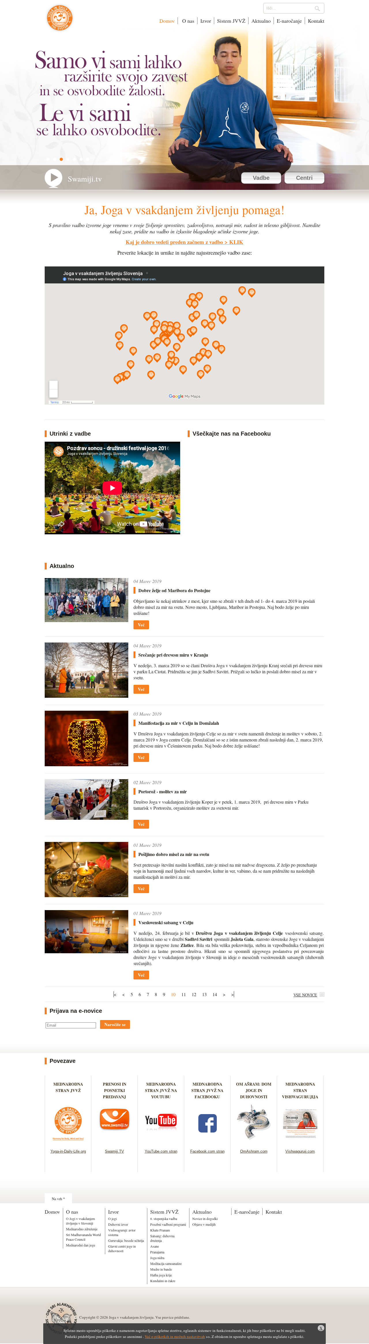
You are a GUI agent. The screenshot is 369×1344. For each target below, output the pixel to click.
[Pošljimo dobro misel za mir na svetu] (86, 895)
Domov (167, 20)
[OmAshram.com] (254, 1142)
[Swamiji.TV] (114, 1142)
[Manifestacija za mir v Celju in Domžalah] (86, 764)
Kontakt (316, 20)
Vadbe (261, 178)
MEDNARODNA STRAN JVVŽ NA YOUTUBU (161, 1090)
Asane (154, 1246)
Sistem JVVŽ (231, 20)
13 (204, 994)
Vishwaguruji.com (300, 1151)
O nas (187, 20)
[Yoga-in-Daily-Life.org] (68, 1142)
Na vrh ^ (58, 1198)
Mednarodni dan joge (80, 1245)
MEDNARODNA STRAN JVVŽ (68, 1090)
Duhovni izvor (118, 1224)
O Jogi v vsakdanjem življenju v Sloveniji (80, 1220)
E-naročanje (289, 20)
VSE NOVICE (305, 995)
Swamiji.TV (114, 1151)
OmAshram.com (254, 1151)
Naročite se (115, 1024)
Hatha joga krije (161, 1275)
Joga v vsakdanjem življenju (60, 21)
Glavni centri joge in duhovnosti (122, 1248)
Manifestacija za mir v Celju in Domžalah (178, 723)
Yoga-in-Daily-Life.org (68, 1151)
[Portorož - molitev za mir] (86, 818)
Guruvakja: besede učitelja (126, 1240)
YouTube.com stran (161, 1151)
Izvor (205, 20)
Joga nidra (157, 1257)
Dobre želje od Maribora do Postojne (174, 590)
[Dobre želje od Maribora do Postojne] (86, 620)
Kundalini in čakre (162, 1280)
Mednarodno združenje (81, 1229)
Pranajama (157, 1252)
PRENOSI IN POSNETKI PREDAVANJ (114, 1090)
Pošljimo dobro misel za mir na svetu (173, 854)
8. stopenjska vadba (163, 1218)
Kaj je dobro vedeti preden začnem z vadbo (174, 242)
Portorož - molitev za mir (162, 791)
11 (183, 994)
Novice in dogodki (205, 1218)
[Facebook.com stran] (207, 1142)
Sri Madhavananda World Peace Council (83, 1237)
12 (194, 994)
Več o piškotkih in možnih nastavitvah (175, 1336)
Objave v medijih (204, 1224)
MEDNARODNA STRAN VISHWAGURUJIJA (300, 1090)
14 (214, 994)
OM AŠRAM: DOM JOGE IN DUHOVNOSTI (253, 1090)
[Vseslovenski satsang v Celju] (86, 951)
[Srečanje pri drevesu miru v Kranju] (86, 696)
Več (141, 625)
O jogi (112, 1218)
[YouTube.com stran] (161, 1142)
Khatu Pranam (160, 1230)
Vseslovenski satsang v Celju (165, 922)
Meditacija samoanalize (166, 1263)
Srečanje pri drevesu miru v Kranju (173, 654)
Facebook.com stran (207, 1151)
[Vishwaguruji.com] (300, 1142)
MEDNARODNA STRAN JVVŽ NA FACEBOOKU (207, 1090)
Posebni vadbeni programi (168, 1224)
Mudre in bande (161, 1269)
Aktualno (261, 20)
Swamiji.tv (85, 179)
